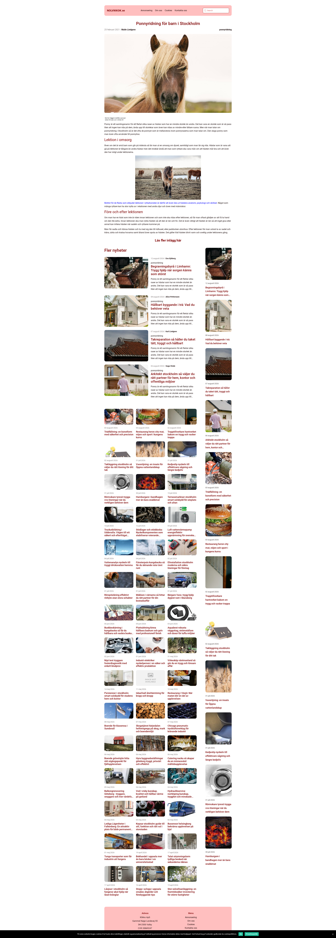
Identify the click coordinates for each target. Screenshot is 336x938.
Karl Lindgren (171, 331)
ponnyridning (225, 29)
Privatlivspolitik (251, 934)
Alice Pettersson (172, 297)
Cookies (168, 10)
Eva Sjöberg (171, 258)
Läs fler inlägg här (168, 240)
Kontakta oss (181, 10)
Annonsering (146, 10)
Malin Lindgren (128, 29)
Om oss (158, 10)
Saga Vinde (170, 366)
